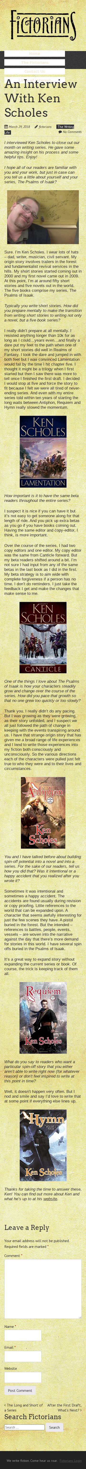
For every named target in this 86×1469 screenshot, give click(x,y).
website (50, 1199)
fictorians (45, 127)
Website (10, 1368)
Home (34, 53)
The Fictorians (34, 62)
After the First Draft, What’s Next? (64, 1407)
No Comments (72, 132)
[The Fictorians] (43, 38)
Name (10, 1326)
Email (10, 1347)
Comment (13, 1255)
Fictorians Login (71, 1460)
